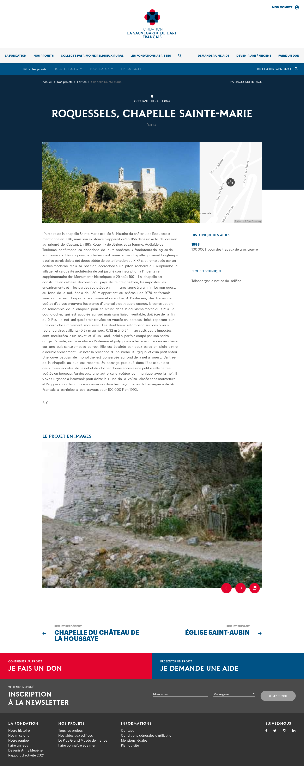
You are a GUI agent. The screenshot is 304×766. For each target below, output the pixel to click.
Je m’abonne (278, 696)
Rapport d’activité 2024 (26, 755)
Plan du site (130, 745)
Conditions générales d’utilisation (147, 735)
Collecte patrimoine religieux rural (92, 55)
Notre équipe (18, 740)
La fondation (15, 55)
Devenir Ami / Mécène (253, 55)
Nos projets (44, 55)
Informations (136, 724)
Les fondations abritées (150, 55)
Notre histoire (19, 730)
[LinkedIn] (294, 731)
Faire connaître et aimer (77, 745)
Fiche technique (206, 271)
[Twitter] (275, 731)
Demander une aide (213, 55)
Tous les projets (70, 730)
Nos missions (18, 735)
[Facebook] (266, 731)
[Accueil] (152, 24)
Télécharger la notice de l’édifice (216, 281)
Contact (127, 730)
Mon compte (282, 7)
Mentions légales (134, 740)
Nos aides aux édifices (75, 735)
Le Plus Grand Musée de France (82, 740)
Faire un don (288, 55)
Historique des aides (210, 235)
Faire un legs (18, 745)
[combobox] (68, 69)
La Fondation (23, 724)
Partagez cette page (246, 81)
